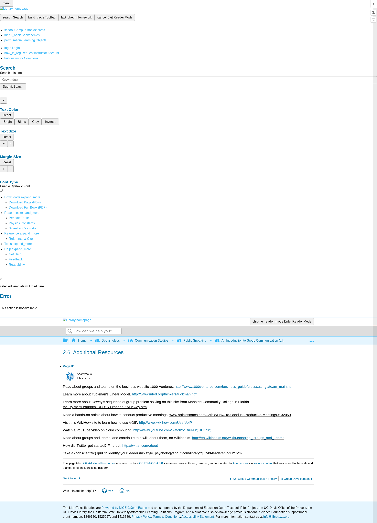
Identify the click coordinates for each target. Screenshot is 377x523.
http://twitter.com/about (140, 446)
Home (82, 340)
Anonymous (240, 463)
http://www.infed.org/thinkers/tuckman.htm (165, 394)
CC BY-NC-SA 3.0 (151, 463)
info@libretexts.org (276, 516)
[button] (16, 259)
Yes (110, 491)
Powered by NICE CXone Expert (125, 507)
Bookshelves (111, 340)
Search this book (11, 72)
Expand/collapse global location (311, 339)
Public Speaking (195, 340)
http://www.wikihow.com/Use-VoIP (165, 423)
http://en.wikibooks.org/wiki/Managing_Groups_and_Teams (238, 438)
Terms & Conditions (166, 516)
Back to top (70, 478)
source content (263, 463)
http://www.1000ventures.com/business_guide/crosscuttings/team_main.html (234, 387)
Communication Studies (151, 340)
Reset (7, 115)
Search (70, 331)
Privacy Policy (141, 516)
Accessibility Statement (197, 516)
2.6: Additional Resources (99, 463)
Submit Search (13, 86)
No (127, 491)
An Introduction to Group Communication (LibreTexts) (258, 340)
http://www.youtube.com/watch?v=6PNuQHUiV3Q (172, 430)
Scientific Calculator (23, 228)
